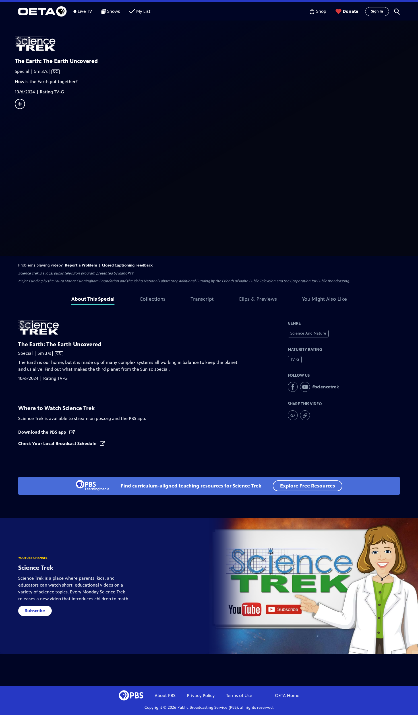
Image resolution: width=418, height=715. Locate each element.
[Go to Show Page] (216, 43)
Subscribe (35, 610)
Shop (321, 11)
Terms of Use (239, 695)
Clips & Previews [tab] (258, 299)
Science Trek (35, 567)
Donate (350, 11)
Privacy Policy (201, 695)
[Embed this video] (293, 415)
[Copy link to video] (305, 415)
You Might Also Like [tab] (324, 299)
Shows (113, 11)
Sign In (377, 11)
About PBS (165, 695)
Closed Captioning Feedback (127, 265)
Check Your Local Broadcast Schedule (58, 443)
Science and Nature (308, 333)
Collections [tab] (152, 299)
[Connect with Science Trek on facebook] (293, 387)
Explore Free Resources (307, 486)
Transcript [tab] (202, 299)
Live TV (85, 11)
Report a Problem (81, 265)
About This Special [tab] (93, 299)
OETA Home (287, 695)
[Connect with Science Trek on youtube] (305, 387)
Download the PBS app (42, 432)
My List (143, 11)
